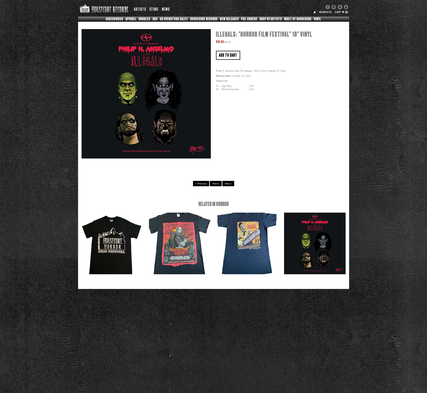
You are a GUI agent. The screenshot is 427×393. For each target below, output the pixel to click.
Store (154, 9)
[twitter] (340, 7)
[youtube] (346, 7)
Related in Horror (213, 204)
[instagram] (334, 7)
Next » (228, 183)
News (166, 9)
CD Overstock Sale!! (174, 19)
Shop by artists (271, 19)
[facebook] (328, 7)
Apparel (131, 19)
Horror (215, 183)
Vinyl (317, 19)
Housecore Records (204, 19)
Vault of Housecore (298, 19)
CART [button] (341, 12)
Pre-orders (249, 19)
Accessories (114, 19)
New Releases (229, 19)
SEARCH (324, 12)
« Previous (201, 183)
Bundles (144, 19)
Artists (140, 9)
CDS (155, 19)
